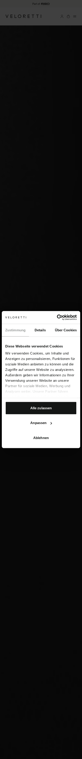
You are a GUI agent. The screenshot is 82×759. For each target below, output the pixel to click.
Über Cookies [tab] (66, 330)
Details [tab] (40, 330)
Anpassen (38, 423)
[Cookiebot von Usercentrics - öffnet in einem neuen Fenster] (58, 317)
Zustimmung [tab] (15, 330)
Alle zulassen (41, 408)
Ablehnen (41, 437)
